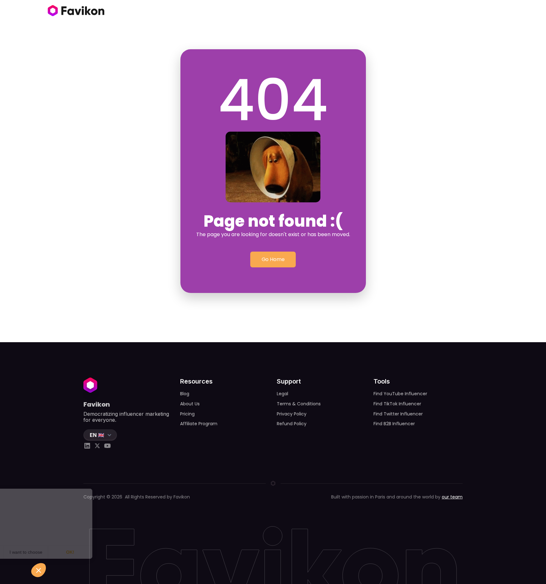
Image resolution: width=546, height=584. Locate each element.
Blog (184, 393)
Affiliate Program (198, 423)
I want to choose (72, 552)
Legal (282, 393)
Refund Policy (291, 423)
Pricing (187, 414)
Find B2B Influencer (394, 423)
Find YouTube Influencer (400, 393)
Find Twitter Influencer (398, 414)
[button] (100, 435)
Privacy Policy (291, 414)
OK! (117, 552)
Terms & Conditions (299, 404)
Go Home (273, 259)
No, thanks (28, 552)
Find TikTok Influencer (397, 404)
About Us (190, 404)
